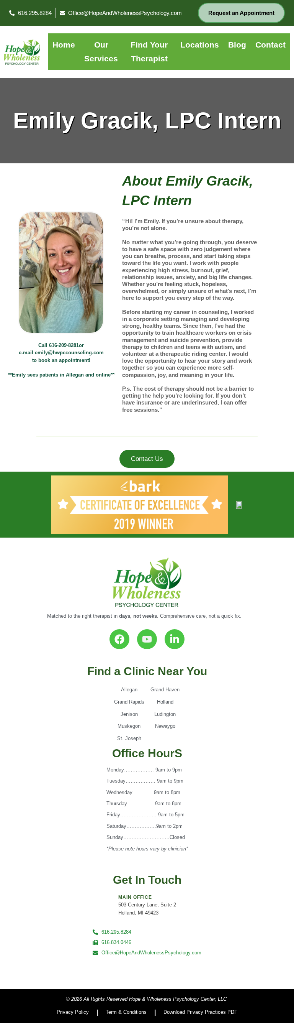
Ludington (165, 714)
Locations (199, 44)
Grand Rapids (129, 702)
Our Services (101, 51)
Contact (270, 44)
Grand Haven (165, 689)
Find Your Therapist (149, 51)
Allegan (129, 689)
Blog (237, 44)
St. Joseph (129, 738)
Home (63, 44)
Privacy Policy (73, 1012)
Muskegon (129, 726)
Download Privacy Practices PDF (200, 1012)
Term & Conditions (126, 1012)
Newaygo (165, 726)
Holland (165, 702)
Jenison (129, 714)
